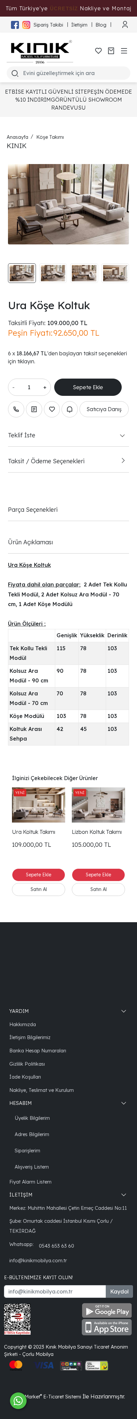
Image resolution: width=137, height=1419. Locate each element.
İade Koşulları (25, 1077)
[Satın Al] (38, 889)
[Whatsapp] (18, 1400)
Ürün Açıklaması (30, 542)
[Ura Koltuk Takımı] (38, 805)
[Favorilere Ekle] (52, 409)
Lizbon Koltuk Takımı (97, 832)
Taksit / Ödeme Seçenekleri (46, 461)
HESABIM (20, 1103)
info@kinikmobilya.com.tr (38, 1260)
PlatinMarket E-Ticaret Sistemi (46, 1396)
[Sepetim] (111, 50)
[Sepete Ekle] (88, 387)
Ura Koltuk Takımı (33, 832)
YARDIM (19, 1011)
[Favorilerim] (98, 51)
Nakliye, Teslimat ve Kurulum (41, 1090)
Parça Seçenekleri (33, 509)
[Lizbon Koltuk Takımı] (98, 805)
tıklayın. (26, 361)
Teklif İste (21, 435)
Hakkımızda (22, 1024)
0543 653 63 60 (56, 1246)
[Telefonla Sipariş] (16, 409)
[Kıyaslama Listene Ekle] (34, 409)
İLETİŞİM (20, 1195)
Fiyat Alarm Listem (30, 1182)
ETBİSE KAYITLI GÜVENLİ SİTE (46, 91)
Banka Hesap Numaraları (37, 1050)
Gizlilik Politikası (27, 1064)
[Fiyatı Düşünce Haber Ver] (70, 409)
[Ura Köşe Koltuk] (68, 204)
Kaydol (119, 1291)
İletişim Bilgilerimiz (30, 1037)
